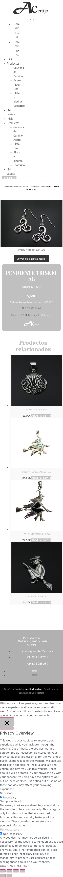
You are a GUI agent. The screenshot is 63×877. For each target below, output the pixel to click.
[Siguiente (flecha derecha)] (9, 875)
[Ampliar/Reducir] (3, 870)
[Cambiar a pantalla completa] (9, 870)
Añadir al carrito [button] (41, 415)
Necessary (9, 797)
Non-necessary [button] (9, 829)
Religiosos (46, 315)
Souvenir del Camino (19, 186)
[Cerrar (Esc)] (22, 870)
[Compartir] (16, 870)
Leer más (43, 715)
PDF (34, 671)
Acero (17, 80)
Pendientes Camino (38, 186)
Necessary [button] (6, 793)
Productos (13, 63)
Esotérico (19, 105)
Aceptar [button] (32, 715)
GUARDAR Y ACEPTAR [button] (14, 866)
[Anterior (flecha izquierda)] (3, 875)
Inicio (10, 59)
